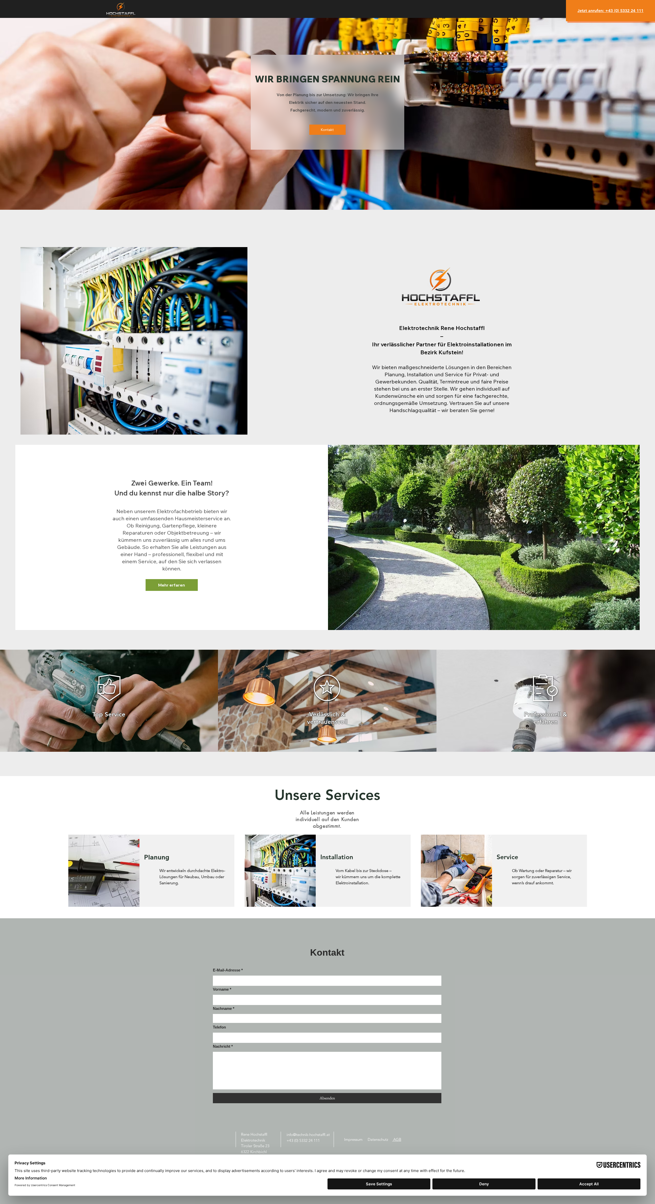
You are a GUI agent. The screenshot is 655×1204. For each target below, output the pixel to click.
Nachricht (221, 1046)
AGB (396, 1139)
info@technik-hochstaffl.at (308, 1134)
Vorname (221, 989)
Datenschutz (378, 1139)
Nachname (222, 1008)
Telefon (219, 1027)
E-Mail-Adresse (226, 970)
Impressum (353, 1139)
